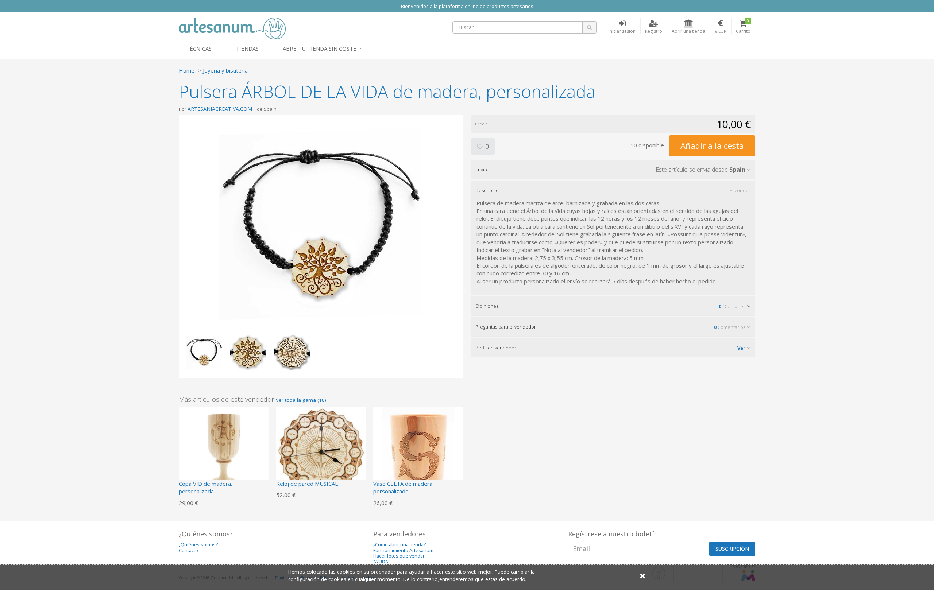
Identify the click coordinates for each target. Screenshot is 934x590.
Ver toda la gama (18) (301, 400)
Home (186, 70)
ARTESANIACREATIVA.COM (220, 108)
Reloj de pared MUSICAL (307, 483)
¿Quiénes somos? (198, 545)
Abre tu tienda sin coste (319, 48)
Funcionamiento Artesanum (403, 550)
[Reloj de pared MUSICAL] (321, 451)
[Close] (643, 576)
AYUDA (380, 562)
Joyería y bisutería (225, 70)
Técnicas (199, 48)
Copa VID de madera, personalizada (205, 487)
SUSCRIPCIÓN (732, 548)
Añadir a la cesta (712, 145)
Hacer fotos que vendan (399, 556)
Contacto (188, 550)
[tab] (613, 169)
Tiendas (247, 48)
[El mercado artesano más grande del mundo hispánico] (232, 27)
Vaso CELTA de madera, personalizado (403, 487)
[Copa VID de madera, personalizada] (224, 451)
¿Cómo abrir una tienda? (399, 545)
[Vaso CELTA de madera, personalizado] (418, 451)
